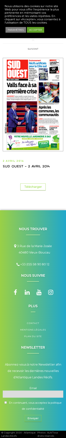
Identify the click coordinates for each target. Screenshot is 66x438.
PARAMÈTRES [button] (16, 29)
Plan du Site (33, 336)
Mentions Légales (33, 329)
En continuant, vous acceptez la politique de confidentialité (35, 405)
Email (33, 388)
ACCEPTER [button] (35, 29)
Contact (33, 323)
